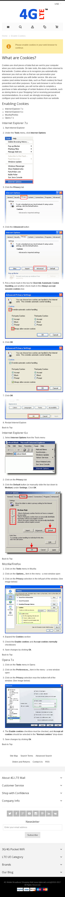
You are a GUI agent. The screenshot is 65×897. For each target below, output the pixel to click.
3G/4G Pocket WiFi (13, 849)
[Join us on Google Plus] (23, 813)
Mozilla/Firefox (11, 115)
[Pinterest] (42, 813)
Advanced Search (44, 756)
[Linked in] (49, 813)
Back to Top (7, 427)
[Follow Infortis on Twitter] (10, 813)
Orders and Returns (21, 762)
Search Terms (26, 756)
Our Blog (7, 872)
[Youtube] (29, 813)
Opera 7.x (9, 118)
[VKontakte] (55, 813)
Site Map (14, 756)
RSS (47, 762)
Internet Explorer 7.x (14, 109)
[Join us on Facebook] (16, 813)
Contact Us (38, 762)
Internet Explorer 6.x (14, 112)
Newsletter (33, 821)
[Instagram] (36, 813)
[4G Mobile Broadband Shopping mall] (32, 15)
